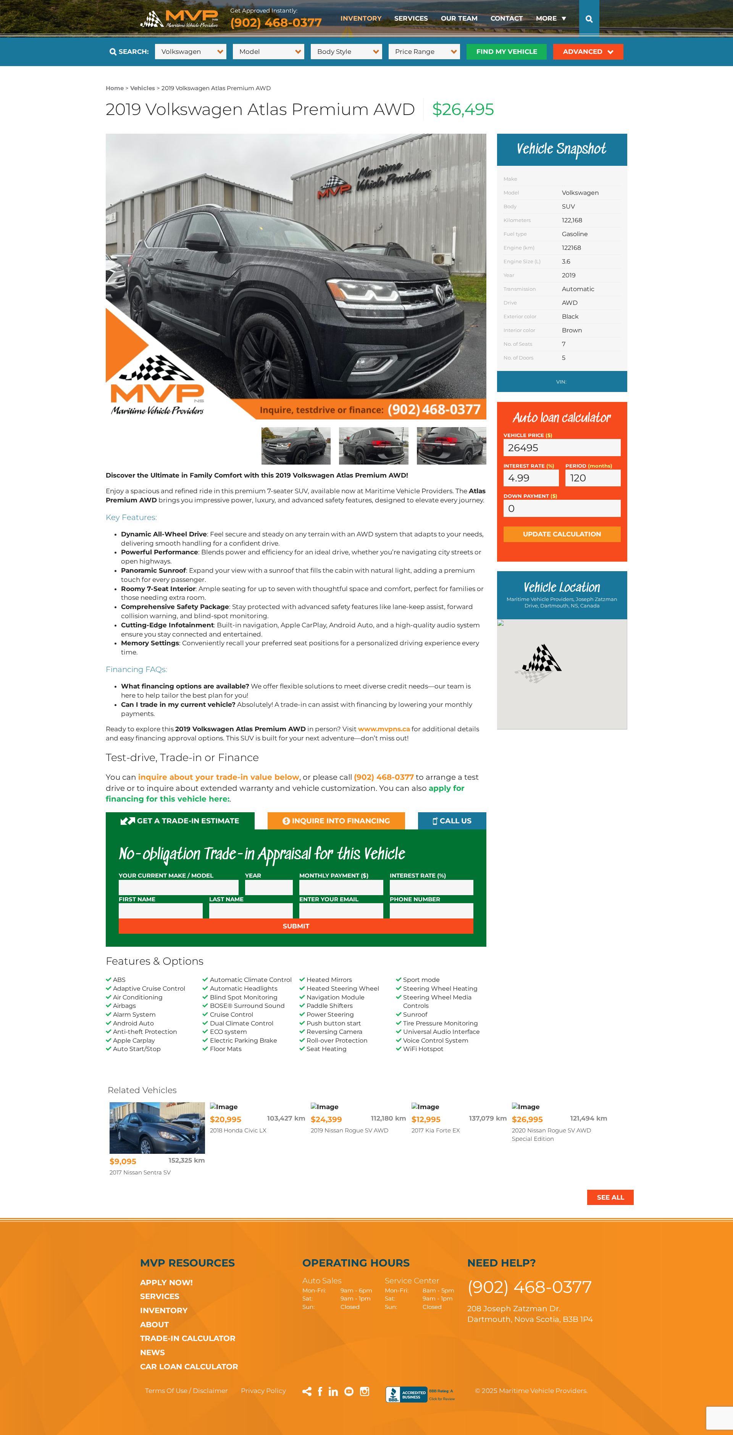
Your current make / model (166, 875)
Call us (454, 820)
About (154, 1324)
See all (610, 1197)
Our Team (459, 18)
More (546, 18)
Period (588, 466)
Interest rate (529, 466)
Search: (133, 51)
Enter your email (328, 899)
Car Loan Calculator (189, 1366)
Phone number (415, 899)
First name (137, 899)
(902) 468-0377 (276, 22)
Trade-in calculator (188, 1338)
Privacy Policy (263, 1391)
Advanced (583, 51)
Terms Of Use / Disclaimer (186, 1391)
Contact (507, 18)
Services (411, 18)
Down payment (530, 496)
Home (115, 88)
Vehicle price (528, 435)
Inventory (361, 18)
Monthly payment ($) (333, 875)
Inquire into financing (340, 820)
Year (253, 875)
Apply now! (166, 1282)
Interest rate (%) (418, 875)
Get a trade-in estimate (187, 820)
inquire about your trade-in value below (218, 777)
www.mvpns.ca (384, 729)
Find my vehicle (506, 51)
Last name (226, 899)
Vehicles (142, 88)
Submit (296, 926)
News (152, 1352)
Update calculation (562, 534)
